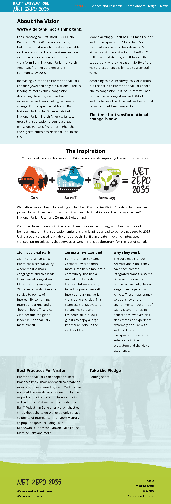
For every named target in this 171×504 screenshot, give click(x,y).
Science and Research (106, 6)
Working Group (145, 485)
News (164, 6)
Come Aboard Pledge (141, 6)
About (79, 6)
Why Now (148, 490)
